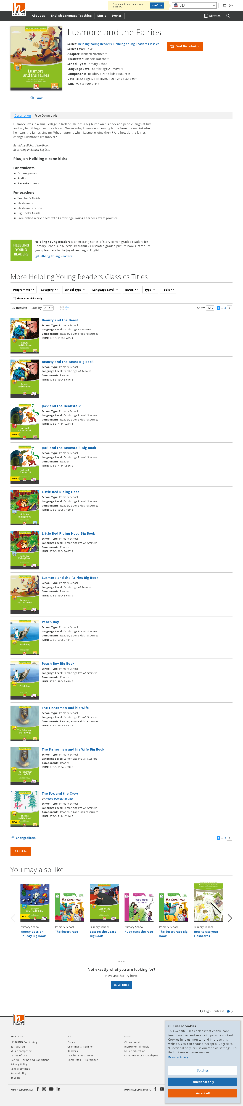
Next (230, 914)
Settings (203, 1070)
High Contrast (214, 1011)
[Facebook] (38, 1089)
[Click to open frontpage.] (19, 9)
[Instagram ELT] (44, 1089)
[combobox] (194, 5)
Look (39, 98)
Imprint (15, 1077)
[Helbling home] (19, 1019)
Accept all (203, 1093)
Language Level (103, 290)
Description (22, 115)
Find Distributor (187, 46)
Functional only (203, 1082)
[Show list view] (67, 308)
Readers (72, 1051)
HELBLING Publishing (23, 1042)
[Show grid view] (61, 308)
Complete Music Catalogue (141, 1055)
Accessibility (18, 1073)
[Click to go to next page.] (229, 308)
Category (47, 290)
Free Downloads (46, 115)
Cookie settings (20, 1068)
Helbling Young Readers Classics (136, 44)
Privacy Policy (178, 1057)
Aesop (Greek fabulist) (60, 798)
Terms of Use (18, 1055)
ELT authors (17, 1046)
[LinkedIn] (58, 1089)
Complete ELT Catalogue (82, 1060)
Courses (72, 1042)
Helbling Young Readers (95, 44)
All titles (215, 16)
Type (148, 290)
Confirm (157, 5)
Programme (21, 290)
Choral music (132, 1042)
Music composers (21, 1051)
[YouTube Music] (162, 1089)
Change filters (26, 838)
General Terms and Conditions (29, 1060)
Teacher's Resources (80, 1055)
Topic (166, 290)
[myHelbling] (230, 5)
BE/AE (129, 290)
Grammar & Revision (80, 1046)
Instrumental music (136, 1046)
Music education (134, 1051)
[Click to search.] (228, 15)
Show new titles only (30, 298)
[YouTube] (51, 1089)
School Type (73, 290)
